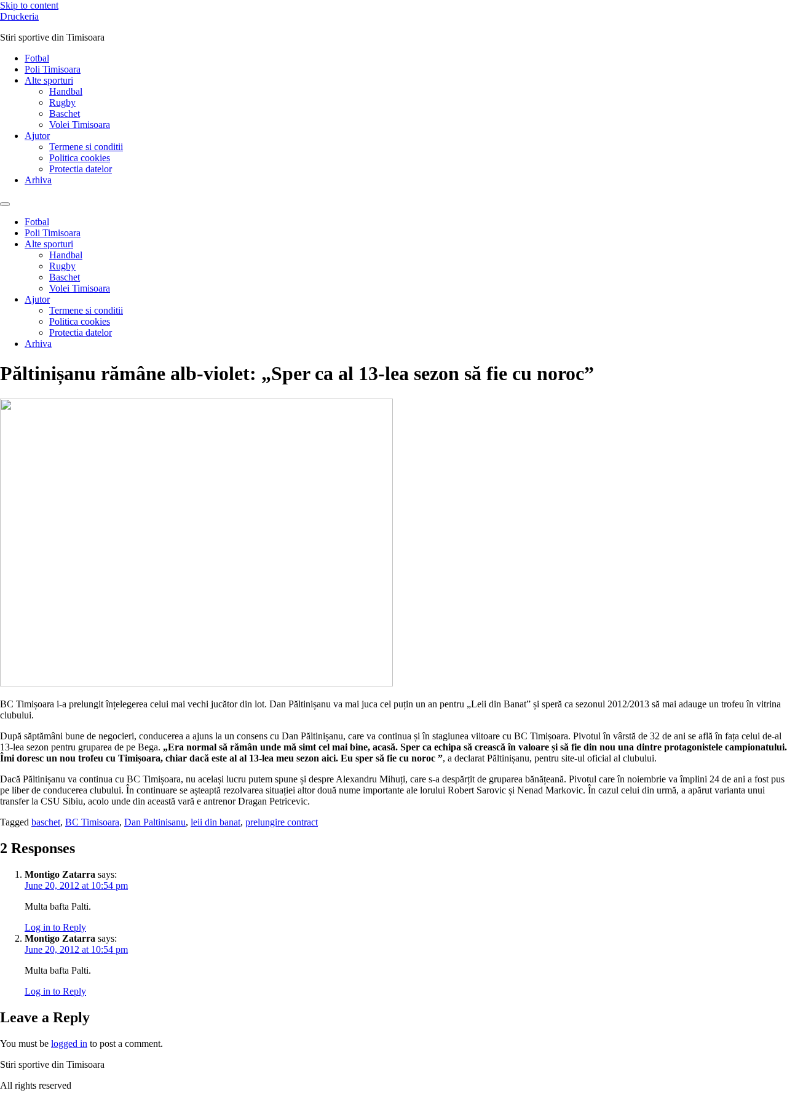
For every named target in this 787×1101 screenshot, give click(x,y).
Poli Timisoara (53, 69)
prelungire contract (281, 822)
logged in (69, 1043)
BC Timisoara (92, 822)
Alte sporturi (49, 80)
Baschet (64, 113)
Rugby (62, 102)
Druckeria (19, 16)
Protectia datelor (80, 169)
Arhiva (38, 180)
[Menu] (5, 204)
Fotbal (37, 58)
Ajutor (37, 135)
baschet (45, 822)
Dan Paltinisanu (155, 822)
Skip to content (29, 5)
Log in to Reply (55, 927)
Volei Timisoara (79, 124)
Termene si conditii (86, 146)
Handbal (65, 91)
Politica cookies (79, 158)
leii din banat (215, 822)
